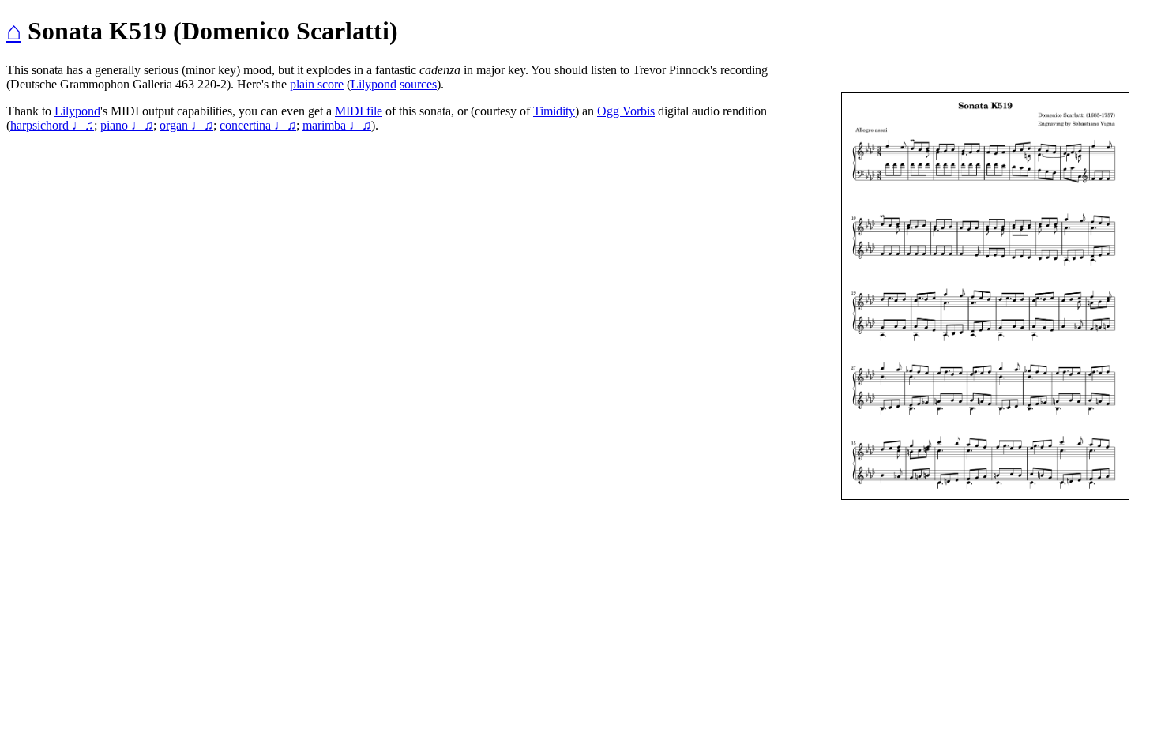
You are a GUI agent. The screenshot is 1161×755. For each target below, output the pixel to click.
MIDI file (358, 111)
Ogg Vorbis (626, 111)
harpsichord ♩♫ (52, 125)
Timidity (554, 111)
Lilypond (373, 84)
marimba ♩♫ (336, 125)
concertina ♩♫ (258, 125)
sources (418, 84)
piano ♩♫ (126, 125)
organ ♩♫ (186, 125)
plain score (317, 84)
